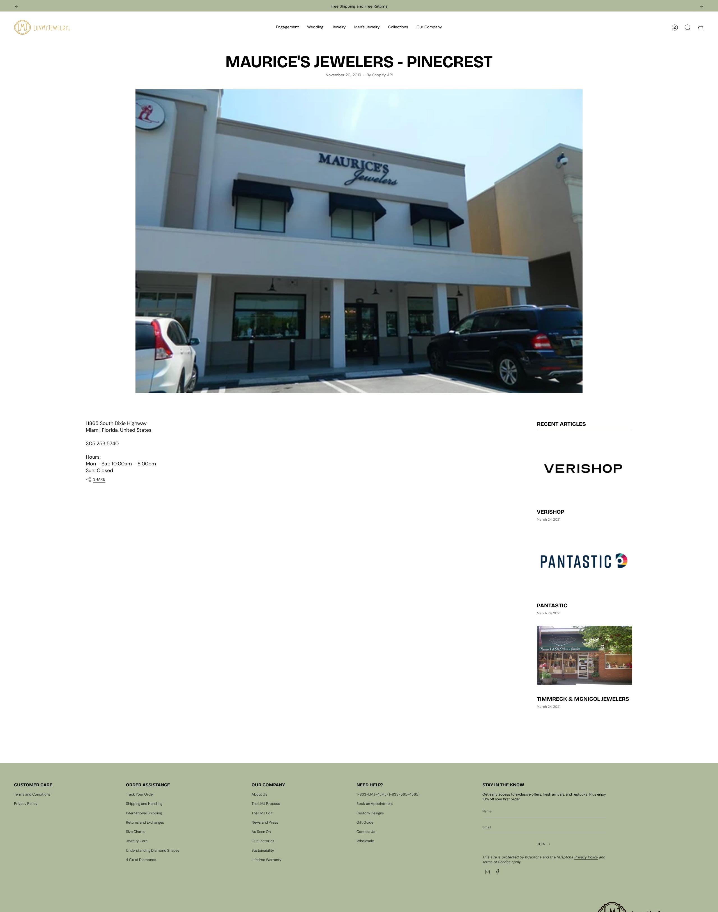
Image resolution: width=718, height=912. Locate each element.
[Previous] (16, 6)
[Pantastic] (584, 562)
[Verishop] (584, 469)
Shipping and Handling (144, 803)
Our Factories (263, 841)
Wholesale (365, 841)
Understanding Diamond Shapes (153, 850)
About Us (259, 794)
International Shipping (144, 813)
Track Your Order (140, 794)
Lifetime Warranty (266, 859)
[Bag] (700, 27)
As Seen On (261, 831)
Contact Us (365, 831)
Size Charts (135, 831)
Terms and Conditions (32, 794)
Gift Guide (364, 822)
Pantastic (552, 605)
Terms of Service (496, 862)
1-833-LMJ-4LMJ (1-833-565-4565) (388, 794)
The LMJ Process (266, 803)
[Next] (701, 6)
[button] (287, 27)
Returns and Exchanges (145, 822)
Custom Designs (370, 813)
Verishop (550, 512)
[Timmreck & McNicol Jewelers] (584, 656)
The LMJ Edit (262, 813)
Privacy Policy (25, 803)
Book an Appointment (374, 803)
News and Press (265, 822)
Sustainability (263, 850)
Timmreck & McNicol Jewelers (583, 698)
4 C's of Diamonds (141, 859)
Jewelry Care (137, 841)
